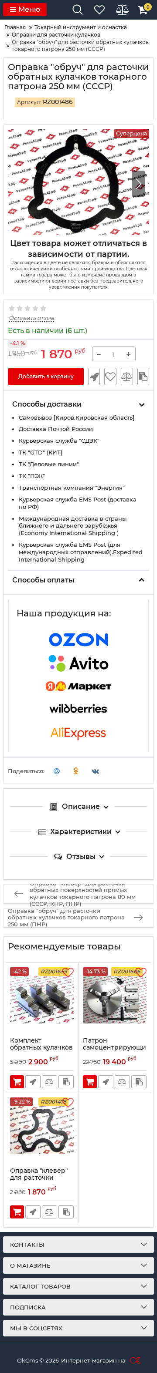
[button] (138, 184)
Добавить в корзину (46, 376)
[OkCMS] (134, 1360)
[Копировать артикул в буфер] (143, 376)
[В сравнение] (127, 376)
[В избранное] (110, 376)
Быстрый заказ (94, 376)
